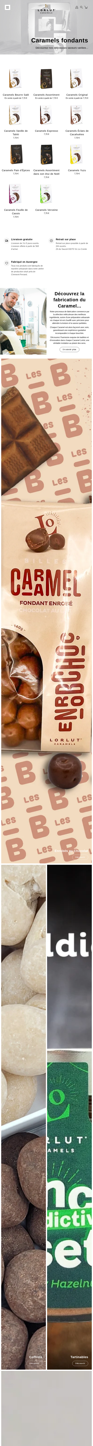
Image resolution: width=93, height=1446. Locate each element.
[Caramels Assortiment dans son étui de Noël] (46, 154)
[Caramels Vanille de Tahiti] (16, 115)
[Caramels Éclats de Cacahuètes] (77, 115)
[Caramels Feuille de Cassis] (16, 194)
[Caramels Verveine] (46, 194)
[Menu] (7, 7)
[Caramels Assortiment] (46, 79)
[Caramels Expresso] (46, 115)
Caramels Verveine (46, 210)
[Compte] (77, 7)
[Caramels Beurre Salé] (16, 79)
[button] (81, 7)
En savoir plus (69, 349)
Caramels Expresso (46, 131)
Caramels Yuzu (77, 170)
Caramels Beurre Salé (16, 94)
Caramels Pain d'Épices (16, 170)
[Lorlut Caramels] (46, 10)
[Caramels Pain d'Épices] (16, 154)
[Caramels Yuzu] (77, 154)
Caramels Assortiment (46, 94)
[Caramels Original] (77, 79)
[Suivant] (41, 321)
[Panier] (86, 7)
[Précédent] (4, 321)
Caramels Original (77, 94)
